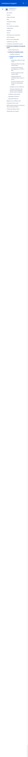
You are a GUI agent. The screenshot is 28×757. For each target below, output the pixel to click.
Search (23, 3)
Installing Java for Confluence (17, 86)
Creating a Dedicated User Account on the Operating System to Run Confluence (16, 90)
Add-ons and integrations (13, 39)
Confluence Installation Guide (15, 52)
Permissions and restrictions (13, 35)
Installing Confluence (15, 54)
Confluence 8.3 (12, 8)
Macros (8, 24)
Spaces (8, 15)
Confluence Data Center (12, 103)
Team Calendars (11, 37)
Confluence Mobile (11, 21)
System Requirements (13, 49)
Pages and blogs (11, 17)
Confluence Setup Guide (14, 94)
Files (8, 19)
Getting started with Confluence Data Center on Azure (17, 78)
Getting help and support (13, 111)
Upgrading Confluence (13, 96)
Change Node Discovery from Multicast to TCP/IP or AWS (17, 69)
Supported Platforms (13, 98)
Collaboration (10, 28)
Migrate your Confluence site (14, 100)
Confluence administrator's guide (15, 43)
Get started (9, 12)
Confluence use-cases (12, 41)
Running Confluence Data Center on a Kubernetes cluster (17, 83)
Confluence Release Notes (13, 109)
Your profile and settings (12, 26)
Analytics (9, 30)
